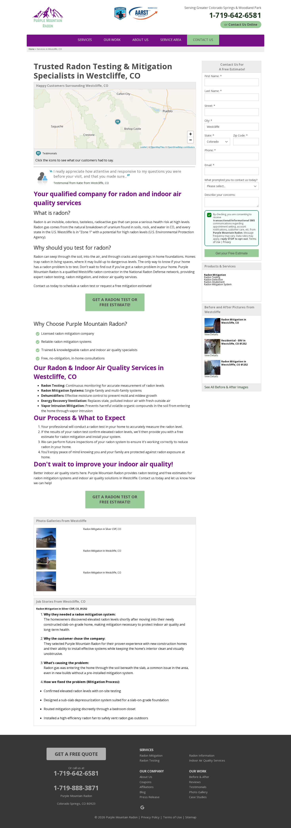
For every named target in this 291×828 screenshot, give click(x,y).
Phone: (210, 150)
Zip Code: (240, 135)
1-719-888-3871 (76, 788)
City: (208, 120)
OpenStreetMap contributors (181, 147)
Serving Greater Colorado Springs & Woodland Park (222, 8)
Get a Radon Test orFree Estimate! (114, 302)
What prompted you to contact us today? (230, 180)
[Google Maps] (142, 807)
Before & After (199, 777)
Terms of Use (172, 817)
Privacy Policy (150, 817)
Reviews (195, 782)
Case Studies (198, 797)
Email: (209, 165)
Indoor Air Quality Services (207, 760)
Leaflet (143, 147)
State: (209, 135)
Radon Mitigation (151, 755)
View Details (211, 334)
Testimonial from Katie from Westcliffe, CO (81, 183)
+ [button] (190, 134)
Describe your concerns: (219, 195)
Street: (209, 106)
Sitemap (190, 817)
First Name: (213, 76)
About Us (146, 777)
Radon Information (201, 755)
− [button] (190, 139)
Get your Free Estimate (232, 253)
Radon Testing (150, 760)
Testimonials (197, 787)
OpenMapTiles (158, 147)
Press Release (150, 797)
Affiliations (147, 787)
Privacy (227, 242)
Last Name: (213, 91)
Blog (143, 792)
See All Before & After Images (226, 387)
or (240, 24)
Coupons (145, 782)
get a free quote (76, 754)
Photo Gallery (198, 792)
